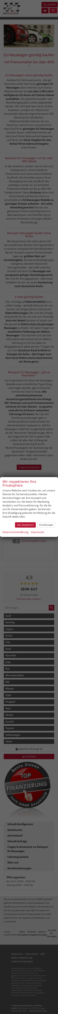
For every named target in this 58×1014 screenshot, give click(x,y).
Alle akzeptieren (25, 524)
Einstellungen (46, 524)
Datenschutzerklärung (15, 532)
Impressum (37, 532)
